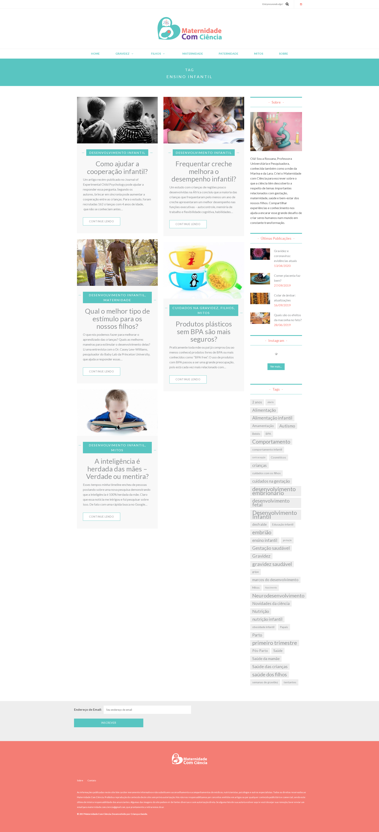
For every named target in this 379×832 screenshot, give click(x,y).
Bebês (256, 433)
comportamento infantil (267, 449)
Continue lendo (101, 221)
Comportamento (271, 442)
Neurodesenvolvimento (278, 595)
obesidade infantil (263, 627)
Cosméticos (278, 457)
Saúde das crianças (270, 666)
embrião (261, 532)
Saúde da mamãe (266, 658)
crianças (259, 465)
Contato (91, 780)
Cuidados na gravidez (196, 308)
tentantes (290, 682)
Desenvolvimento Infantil (117, 152)
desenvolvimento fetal (271, 503)
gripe (255, 571)
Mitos (258, 53)
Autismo (287, 425)
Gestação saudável (271, 548)
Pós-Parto (260, 651)
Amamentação (263, 426)
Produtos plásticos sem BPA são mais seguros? (204, 331)
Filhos (156, 53)
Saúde (277, 651)
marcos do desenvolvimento (275, 580)
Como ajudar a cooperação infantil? (117, 167)
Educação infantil (282, 524)
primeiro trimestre (274, 643)
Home (95, 53)
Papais (284, 627)
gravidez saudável (272, 564)
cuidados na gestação (271, 481)
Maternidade (192, 53)
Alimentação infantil (272, 418)
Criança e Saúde (138, 814)
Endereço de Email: (88, 709)
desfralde (259, 524)
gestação (287, 540)
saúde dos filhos (269, 674)
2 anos (257, 402)
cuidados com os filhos (266, 473)
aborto (270, 402)
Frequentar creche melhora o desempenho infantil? (204, 171)
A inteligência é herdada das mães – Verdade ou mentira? (117, 468)
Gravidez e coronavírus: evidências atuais (285, 256)
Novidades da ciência (271, 603)
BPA (268, 433)
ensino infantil (264, 540)
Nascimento (271, 587)
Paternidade (228, 53)
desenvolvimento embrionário (274, 491)
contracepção (258, 457)
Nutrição (260, 611)
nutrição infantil (267, 619)
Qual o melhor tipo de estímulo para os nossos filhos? (117, 318)
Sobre (283, 53)
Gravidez (122, 53)
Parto (257, 635)
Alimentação (264, 410)
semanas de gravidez (265, 682)
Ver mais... (276, 366)
